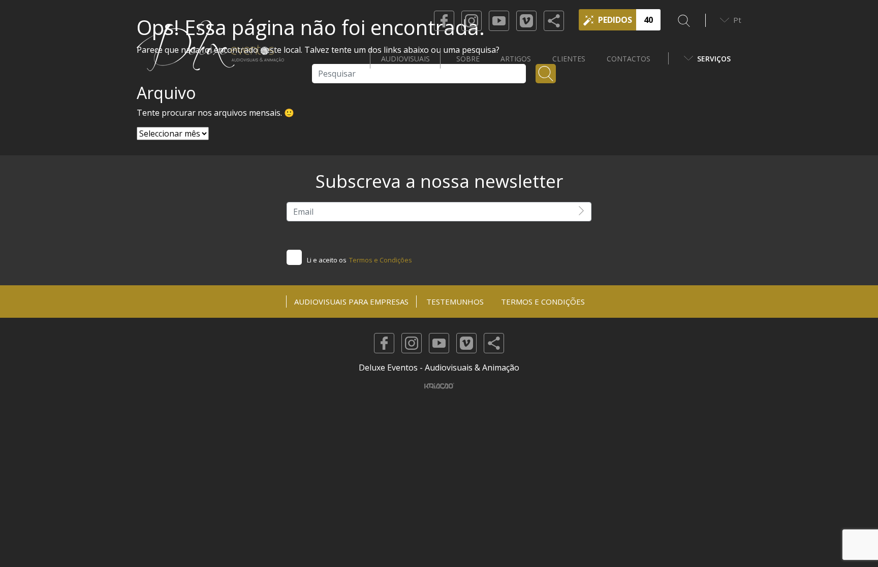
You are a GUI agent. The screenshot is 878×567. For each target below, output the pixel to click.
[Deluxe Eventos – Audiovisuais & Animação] (210, 58)
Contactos (628, 58)
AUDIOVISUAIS (405, 58)
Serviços (714, 58)
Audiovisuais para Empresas (351, 301)
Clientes (568, 58)
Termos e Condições (380, 259)
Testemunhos (455, 301)
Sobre (468, 58)
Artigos (515, 58)
